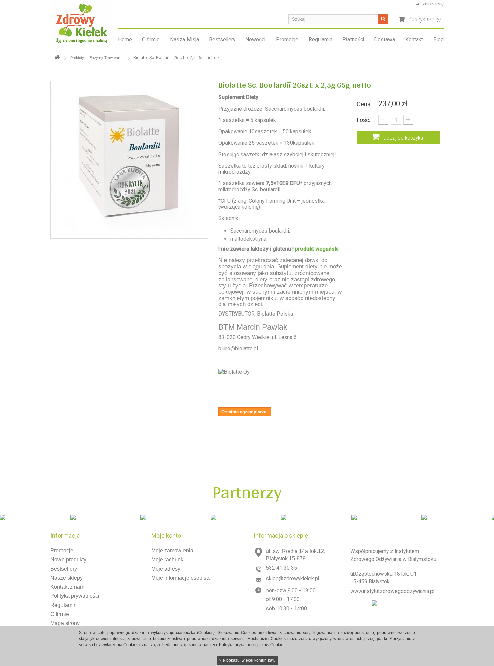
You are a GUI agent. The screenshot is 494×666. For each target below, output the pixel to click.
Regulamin (320, 40)
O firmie (151, 40)
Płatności (353, 40)
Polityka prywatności (74, 596)
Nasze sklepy (66, 578)
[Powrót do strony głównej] (57, 57)
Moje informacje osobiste (181, 578)
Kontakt (414, 40)
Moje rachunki (168, 560)
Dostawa (384, 40)
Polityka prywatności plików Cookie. (251, 644)
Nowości (255, 40)
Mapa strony (65, 623)
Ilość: (363, 119)
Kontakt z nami (68, 587)
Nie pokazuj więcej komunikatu (247, 660)
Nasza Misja (184, 40)
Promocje (287, 40)
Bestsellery (222, 40)
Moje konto (166, 535)
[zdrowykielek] (81, 21)
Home (125, 40)
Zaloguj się (433, 3)
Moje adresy (165, 569)
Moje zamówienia (172, 550)
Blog (438, 40)
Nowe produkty (68, 560)
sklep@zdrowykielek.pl (292, 579)
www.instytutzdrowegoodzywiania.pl (392, 591)
